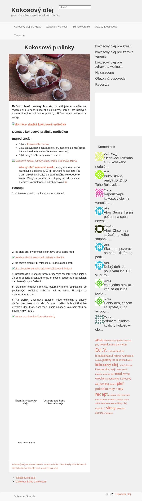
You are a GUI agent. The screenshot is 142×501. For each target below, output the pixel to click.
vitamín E (100, 408)
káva (97, 369)
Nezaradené (104, 72)
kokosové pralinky (26, 468)
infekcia (98, 360)
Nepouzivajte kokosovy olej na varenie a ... (112, 198)
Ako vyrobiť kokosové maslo (36, 167)
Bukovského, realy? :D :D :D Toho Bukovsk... (111, 180)
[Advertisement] (49, 222)
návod (126, 373)
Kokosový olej (32, 9)
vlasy (111, 407)
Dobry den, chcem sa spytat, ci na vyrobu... (113, 307)
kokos (129, 360)
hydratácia (127, 355)
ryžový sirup (52, 468)
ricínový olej (114, 395)
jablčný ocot (110, 360)
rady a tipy (116, 389)
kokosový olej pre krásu (113, 46)
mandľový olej (108, 369)
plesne (113, 384)
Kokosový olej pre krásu (27, 26)
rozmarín (125, 395)
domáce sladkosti (52, 464)
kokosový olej (106, 365)
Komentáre (106, 147)
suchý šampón (123, 400)
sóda (98, 403)
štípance (108, 413)
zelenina (120, 408)
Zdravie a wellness (57, 26)
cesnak (104, 344)
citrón (123, 344)
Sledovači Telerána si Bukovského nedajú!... (114, 162)
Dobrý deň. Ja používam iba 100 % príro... (113, 271)
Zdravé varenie (81, 26)
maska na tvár (122, 369)
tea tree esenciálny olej (114, 403)
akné (99, 340)
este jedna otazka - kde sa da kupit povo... (114, 289)
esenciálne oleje (116, 351)
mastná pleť (108, 374)
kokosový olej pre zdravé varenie (27, 464)
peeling (104, 383)
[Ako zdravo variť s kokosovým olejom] (99, 156)
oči (106, 379)
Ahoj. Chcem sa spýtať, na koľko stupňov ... (112, 235)
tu (66, 181)
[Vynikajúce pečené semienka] (99, 211)
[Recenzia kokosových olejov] (99, 319)
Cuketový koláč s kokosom (31, 481)
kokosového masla (38, 144)
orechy (100, 378)
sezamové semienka (105, 399)
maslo (98, 374)
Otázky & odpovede (106, 26)
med (38, 468)
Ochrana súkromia (24, 496)
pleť (120, 383)
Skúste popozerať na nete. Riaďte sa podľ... (113, 253)
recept (43, 468)
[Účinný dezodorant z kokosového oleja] (99, 247)
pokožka (101, 389)
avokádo (117, 340)
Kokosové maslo (25, 477)
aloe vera (108, 340)
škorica (99, 412)
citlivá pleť (114, 345)
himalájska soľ (104, 355)
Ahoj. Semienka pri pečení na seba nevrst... (114, 216)
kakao (122, 359)
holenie (117, 356)
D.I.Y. (101, 350)
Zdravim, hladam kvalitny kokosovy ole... (113, 325)
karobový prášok (69, 464)
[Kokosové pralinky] (49, 77)
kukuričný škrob (125, 365)
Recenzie (19, 35)
